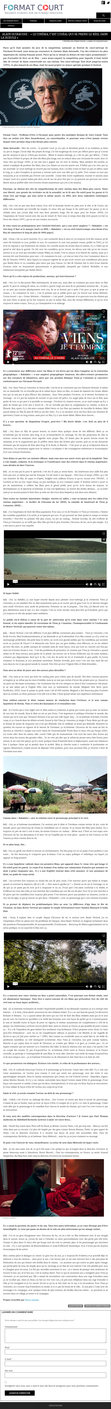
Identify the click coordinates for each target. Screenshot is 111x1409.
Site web (9, 1370)
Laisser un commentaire (97, 41)
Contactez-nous (55, 1406)
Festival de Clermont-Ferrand (97, 1306)
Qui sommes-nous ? (11, 21)
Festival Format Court (77, 21)
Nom (8, 1347)
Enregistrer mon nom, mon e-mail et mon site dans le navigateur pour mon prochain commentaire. (52, 1386)
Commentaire (11, 1327)
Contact (11, 26)
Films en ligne (100, 21)
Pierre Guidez (79, 41)
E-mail (9, 1359)
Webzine (33, 21)
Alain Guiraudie (75, 1306)
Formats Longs (55, 21)
